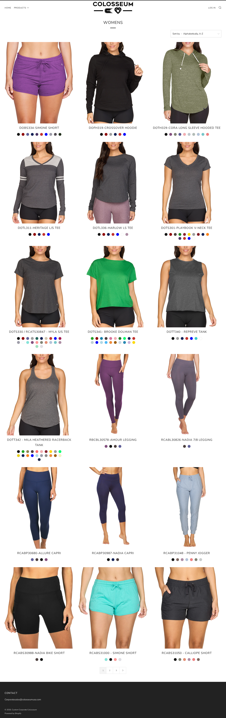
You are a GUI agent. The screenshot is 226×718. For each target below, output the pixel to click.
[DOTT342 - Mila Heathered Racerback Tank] (39, 394)
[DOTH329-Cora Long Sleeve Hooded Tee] (186, 82)
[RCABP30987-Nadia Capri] (113, 508)
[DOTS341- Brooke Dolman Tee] (113, 286)
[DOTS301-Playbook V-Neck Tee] (186, 182)
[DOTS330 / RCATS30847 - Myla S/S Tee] (39, 286)
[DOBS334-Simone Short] (39, 82)
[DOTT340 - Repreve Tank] (186, 286)
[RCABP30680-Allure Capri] (39, 508)
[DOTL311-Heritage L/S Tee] (39, 182)
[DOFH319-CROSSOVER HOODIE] (113, 82)
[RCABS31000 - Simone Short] (113, 608)
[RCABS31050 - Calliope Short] (186, 608)
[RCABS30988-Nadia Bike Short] (39, 608)
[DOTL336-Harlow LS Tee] (113, 182)
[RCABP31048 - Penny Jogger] (186, 508)
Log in (212, 7)
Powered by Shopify (13, 713)
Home (8, 7)
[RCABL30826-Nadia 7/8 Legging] (186, 394)
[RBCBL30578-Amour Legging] (113, 394)
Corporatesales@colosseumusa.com (23, 699)
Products (20, 7)
